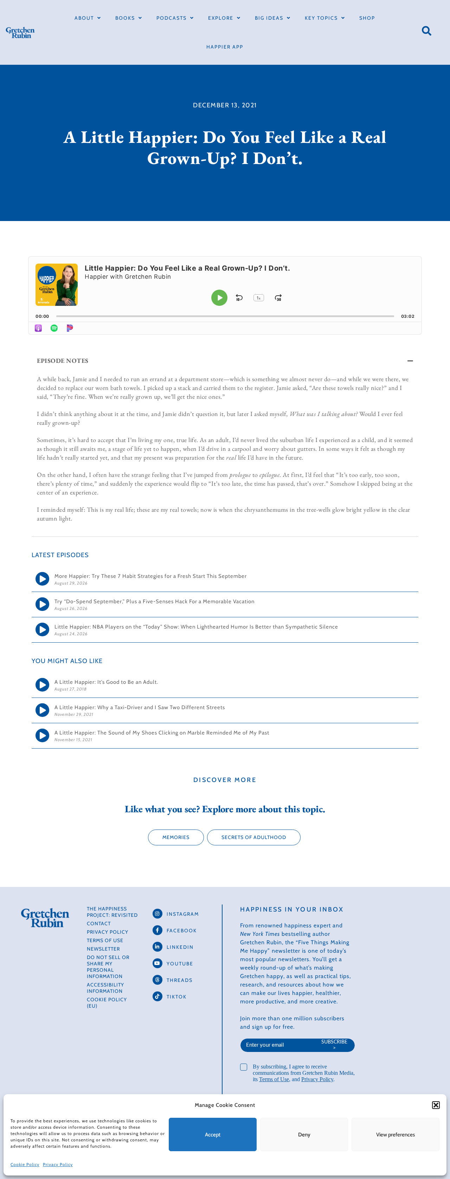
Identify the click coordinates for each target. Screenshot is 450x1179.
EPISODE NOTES (63, 361)
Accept (212, 1134)
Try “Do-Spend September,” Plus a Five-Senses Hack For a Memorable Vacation (155, 601)
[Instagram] (157, 914)
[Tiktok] (157, 996)
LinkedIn (180, 947)
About (84, 18)
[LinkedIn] (157, 947)
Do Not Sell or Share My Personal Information (108, 966)
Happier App (224, 47)
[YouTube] (157, 963)
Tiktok (177, 997)
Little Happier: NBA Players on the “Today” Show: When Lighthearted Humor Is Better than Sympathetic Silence (196, 627)
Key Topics (321, 18)
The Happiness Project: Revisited (112, 912)
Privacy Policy (58, 1164)
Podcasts (171, 18)
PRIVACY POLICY (107, 932)
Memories (175, 837)
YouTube (180, 963)
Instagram (183, 914)
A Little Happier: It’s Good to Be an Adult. (106, 682)
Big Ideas (269, 18)
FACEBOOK (182, 930)
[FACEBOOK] (157, 930)
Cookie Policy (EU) (107, 1002)
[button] (435, 1105)
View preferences (395, 1134)
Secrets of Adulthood (253, 837)
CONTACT (99, 923)
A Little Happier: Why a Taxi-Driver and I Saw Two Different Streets (139, 707)
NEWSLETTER (103, 949)
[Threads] (157, 980)
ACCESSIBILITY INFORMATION (105, 988)
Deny (304, 1134)
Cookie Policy (25, 1164)
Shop (367, 18)
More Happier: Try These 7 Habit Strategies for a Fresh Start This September (151, 576)
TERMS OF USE (105, 940)
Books (125, 18)
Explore (220, 18)
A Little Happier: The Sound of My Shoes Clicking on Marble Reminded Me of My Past (161, 733)
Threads (180, 980)
